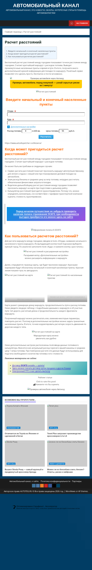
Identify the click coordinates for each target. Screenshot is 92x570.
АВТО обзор (53, 428)
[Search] (66, 23)
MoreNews (70, 491)
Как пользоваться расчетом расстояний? (25, 56)
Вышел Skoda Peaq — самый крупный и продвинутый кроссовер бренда (25, 453)
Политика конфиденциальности (55, 481)
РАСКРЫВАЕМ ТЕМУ (13, 428)
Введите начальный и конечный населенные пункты (31, 51)
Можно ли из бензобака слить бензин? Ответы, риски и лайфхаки (67, 453)
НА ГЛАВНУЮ (82, 23)
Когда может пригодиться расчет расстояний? (27, 54)
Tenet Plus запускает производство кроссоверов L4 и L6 (67, 417)
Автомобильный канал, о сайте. (24, 481)
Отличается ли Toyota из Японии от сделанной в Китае (25, 417)
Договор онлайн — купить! (28, 365)
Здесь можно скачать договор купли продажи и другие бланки (41, 368)
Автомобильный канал (46, 5)
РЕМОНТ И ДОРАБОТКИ (57, 464)
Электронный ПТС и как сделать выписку (31, 371)
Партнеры (76, 481)
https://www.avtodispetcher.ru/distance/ (23, 143)
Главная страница (13, 31)
